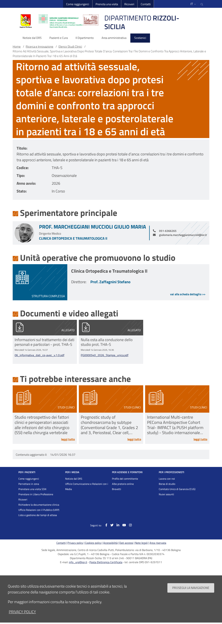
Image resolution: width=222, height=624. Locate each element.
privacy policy (22, 612)
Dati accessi (126, 543)
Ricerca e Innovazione (39, 46)
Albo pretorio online (123, 484)
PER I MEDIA (72, 472)
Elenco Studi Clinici (70, 46)
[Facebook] (104, 525)
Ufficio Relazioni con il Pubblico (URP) (38, 510)
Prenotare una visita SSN (32, 489)
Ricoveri (129, 4)
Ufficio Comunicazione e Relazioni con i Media (86, 486)
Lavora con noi (167, 479)
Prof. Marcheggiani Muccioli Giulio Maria (92, 227)
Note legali (141, 543)
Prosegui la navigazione (190, 587)
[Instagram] (129, 525)
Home (17, 46)
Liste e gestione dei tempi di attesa (37, 515)
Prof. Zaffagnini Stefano (110, 282)
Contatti (146, 4)
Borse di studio (167, 484)
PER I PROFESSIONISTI (171, 472)
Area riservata (158, 543)
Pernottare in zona (28, 484)
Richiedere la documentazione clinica (38, 505)
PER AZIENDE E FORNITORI (127, 472)
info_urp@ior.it (78, 562)
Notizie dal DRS (73, 479)
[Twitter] (110, 525)
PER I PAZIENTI (26, 472)
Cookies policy (93, 543)
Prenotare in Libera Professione (35, 494)
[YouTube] (122, 525)
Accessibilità (110, 543)
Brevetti (116, 489)
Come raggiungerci (77, 4)
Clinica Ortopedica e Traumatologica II (73, 238)
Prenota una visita (107, 4)
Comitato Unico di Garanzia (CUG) (177, 489)
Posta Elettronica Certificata (105, 562)
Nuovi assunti (166, 494)
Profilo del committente (125, 479)
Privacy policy (75, 543)
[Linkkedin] (116, 525)
